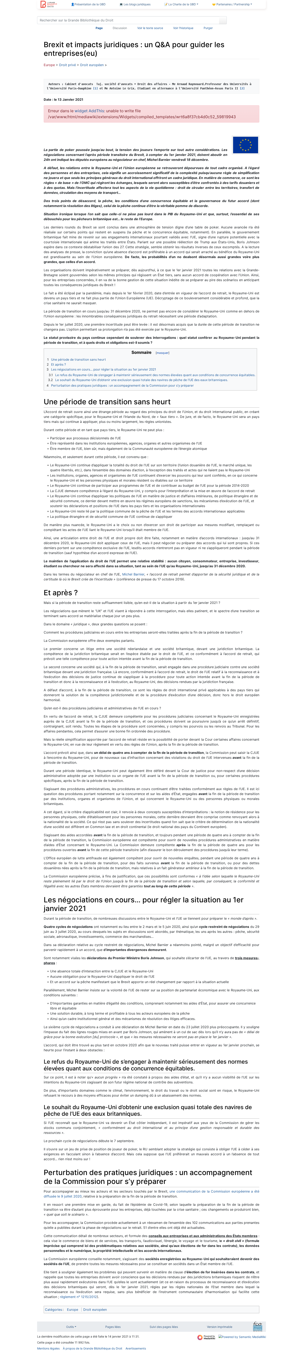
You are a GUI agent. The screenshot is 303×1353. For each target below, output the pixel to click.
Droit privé (67, 65)
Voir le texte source (150, 28)
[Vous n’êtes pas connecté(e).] (247, 21)
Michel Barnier (133, 574)
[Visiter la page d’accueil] (48, 4)
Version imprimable (219, 1326)
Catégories (53, 1309)
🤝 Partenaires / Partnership (231, 4)
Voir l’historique (183, 28)
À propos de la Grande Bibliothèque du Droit (92, 1348)
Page (99, 28)
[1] (95, 88)
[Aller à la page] (223, 20)
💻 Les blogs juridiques (134, 4)
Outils (70, 1326)
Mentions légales (48, 1348)
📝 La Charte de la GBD (180, 4)
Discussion (120, 28)
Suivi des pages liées (164, 1326)
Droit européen (92, 65)
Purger (208, 28)
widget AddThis (89, 110)
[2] (242, 88)
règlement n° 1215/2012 (78, 1297)
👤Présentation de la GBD (88, 4)
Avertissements (136, 1348)
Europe (49, 65)
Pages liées (113, 1326)
